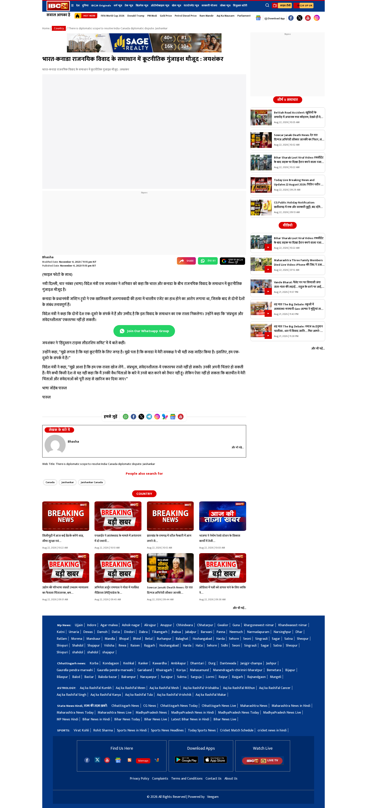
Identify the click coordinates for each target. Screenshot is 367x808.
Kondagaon (111, 663)
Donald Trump (135, 16)
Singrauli (261, 639)
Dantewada (228, 663)
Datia (116, 632)
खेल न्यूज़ (176, 5)
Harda (220, 639)
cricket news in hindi (272, 730)
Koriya (181, 670)
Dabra (143, 632)
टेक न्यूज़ (129, 5)
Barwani (206, 632)
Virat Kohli (81, 730)
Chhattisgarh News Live (219, 706)
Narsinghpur (282, 632)
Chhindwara (184, 625)
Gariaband (144, 670)
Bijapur (290, 670)
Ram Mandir (207, 16)
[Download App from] (186, 762)
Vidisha (109, 645)
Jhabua (176, 632)
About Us (230, 778)
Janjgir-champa (251, 663)
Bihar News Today (127, 719)
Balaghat (182, 639)
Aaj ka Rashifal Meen (130, 688)
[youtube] (308, 18)
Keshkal (128, 663)
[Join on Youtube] (181, 416)
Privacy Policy (139, 778)
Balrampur (128, 677)
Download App (276, 18)
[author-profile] (55, 445)
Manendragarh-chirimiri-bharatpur (238, 670)
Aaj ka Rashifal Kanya (105, 695)
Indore (91, 625)
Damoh (102, 632)
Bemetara (274, 670)
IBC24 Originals (101, 5)
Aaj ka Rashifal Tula (139, 695)
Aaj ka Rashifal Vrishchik (174, 695)
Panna (220, 632)
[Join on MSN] (165, 416)
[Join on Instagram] (157, 416)
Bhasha (48, 257)
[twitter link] (299, 18)
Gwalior (222, 625)
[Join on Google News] (173, 416)
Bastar (89, 677)
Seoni (247, 639)
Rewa (122, 645)
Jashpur (271, 663)
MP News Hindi (67, 719)
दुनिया (85, 5)
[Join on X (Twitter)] (141, 416)
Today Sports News (202, 730)
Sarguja (196, 677)
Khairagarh (164, 670)
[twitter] (97, 759)
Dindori (129, 632)
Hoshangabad (202, 639)
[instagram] (317, 18)
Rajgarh (149, 645)
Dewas (88, 632)
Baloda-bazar (107, 677)
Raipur (223, 677)
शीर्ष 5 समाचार (287, 100)
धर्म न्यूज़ (118, 5)
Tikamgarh (159, 632)
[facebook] (87, 760)
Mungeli (275, 677)
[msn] (156, 760)
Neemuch (236, 632)
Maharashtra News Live (114, 712)
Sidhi (224, 645)
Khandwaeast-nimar (292, 625)
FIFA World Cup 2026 (112, 16)
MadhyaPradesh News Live (282, 712)
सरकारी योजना (209, 5)
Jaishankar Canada (92, 482)
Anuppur (166, 625)
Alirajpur (150, 625)
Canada (50, 482)
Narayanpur (148, 677)
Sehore (234, 639)
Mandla (110, 639)
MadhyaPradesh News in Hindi (192, 712)
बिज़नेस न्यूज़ (142, 5)
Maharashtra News (253, 706)
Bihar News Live (155, 719)
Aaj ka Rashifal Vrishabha (201, 688)
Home (45, 28)
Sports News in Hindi (132, 730)
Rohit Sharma (103, 730)
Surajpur (167, 677)
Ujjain (79, 625)
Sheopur (303, 639)
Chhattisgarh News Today (179, 706)
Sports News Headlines (167, 730)
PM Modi (152, 16)
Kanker (143, 663)
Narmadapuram (258, 632)
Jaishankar (67, 482)
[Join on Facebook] (133, 416)
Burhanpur (164, 639)
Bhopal (124, 639)
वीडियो (287, 225)
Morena (76, 639)
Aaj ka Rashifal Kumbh (96, 688)
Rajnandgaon (256, 677)
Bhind (137, 639)
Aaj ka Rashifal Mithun (239, 688)
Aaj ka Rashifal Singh (71, 695)
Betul (148, 639)
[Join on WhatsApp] (126, 416)
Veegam (213, 797)
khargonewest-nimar (259, 625)
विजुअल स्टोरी (240, 5)
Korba (94, 663)
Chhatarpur (205, 625)
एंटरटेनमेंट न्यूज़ (191, 5)
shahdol (77, 652)
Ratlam (62, 639)
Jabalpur (190, 632)
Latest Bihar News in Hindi (190, 719)
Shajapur (94, 645)
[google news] (258, 18)
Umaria (74, 632)
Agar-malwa (109, 625)
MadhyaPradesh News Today (238, 712)
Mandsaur (93, 639)
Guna (236, 625)
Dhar (298, 632)
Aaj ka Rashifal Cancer (275, 688)
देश (78, 5)
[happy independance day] (144, 51)
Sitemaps (143, 761)
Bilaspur (62, 677)
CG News (149, 706)
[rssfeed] (129, 760)
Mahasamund (199, 670)
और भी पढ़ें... (238, 447)
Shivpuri (62, 645)
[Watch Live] (263, 764)
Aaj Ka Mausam (225, 16)
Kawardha (159, 663)
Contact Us (214, 778)
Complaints (160, 778)
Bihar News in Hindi (96, 719)
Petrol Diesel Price (186, 16)
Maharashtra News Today (75, 712)
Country (59, 28)
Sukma (181, 677)
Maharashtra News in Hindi (291, 706)
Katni (61, 632)
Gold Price (166, 16)
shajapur (108, 652)
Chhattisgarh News (125, 706)
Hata (199, 645)
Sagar (276, 639)
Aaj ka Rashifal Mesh (164, 688)
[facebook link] (291, 18)
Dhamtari (197, 663)
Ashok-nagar (131, 625)
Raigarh (237, 677)
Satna (288, 639)
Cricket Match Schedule (236, 730)
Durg (212, 663)
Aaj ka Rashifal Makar (211, 695)
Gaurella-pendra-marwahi (75, 670)
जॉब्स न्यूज (225, 5)
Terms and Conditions (187, 778)
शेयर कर (211, 261)
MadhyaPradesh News (151, 712)
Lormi (210, 677)
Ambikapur (178, 663)
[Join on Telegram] (149, 416)
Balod (76, 677)
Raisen (135, 645)
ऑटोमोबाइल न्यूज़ (160, 5)
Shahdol (77, 645)
